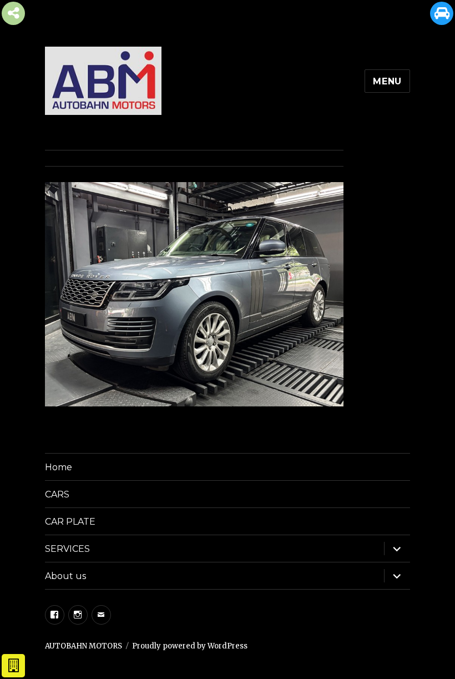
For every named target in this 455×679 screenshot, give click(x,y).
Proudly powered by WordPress (189, 646)
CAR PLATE (70, 521)
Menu (387, 81)
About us (65, 576)
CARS (57, 494)
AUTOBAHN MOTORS (83, 646)
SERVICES (67, 549)
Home (58, 467)
